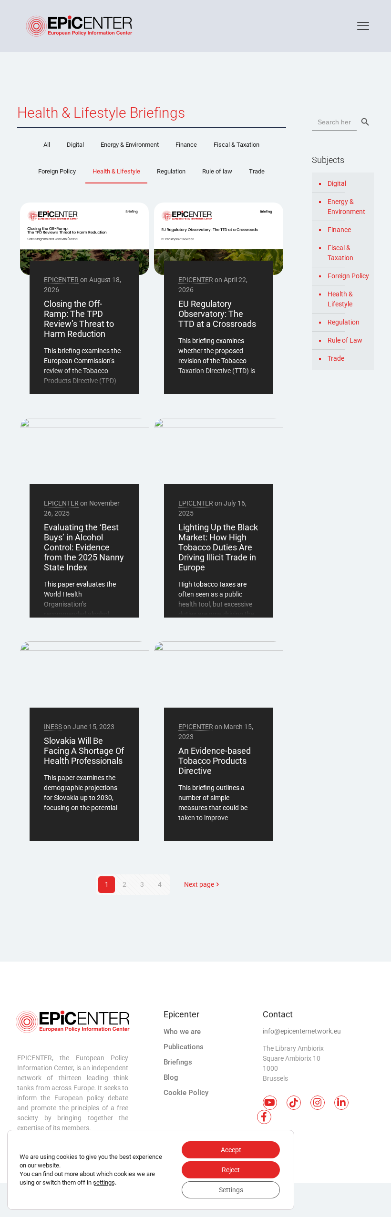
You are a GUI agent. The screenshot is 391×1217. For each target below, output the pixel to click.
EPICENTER (61, 280)
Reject (231, 1170)
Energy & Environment (130, 144)
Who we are (182, 1031)
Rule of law (217, 171)
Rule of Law (345, 340)
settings (104, 1182)
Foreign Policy (57, 171)
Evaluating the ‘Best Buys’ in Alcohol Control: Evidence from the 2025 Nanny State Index (84, 547)
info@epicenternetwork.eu (302, 1031)
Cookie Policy (186, 1092)
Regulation (171, 171)
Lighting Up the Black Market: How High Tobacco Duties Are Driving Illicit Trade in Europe (218, 547)
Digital (75, 144)
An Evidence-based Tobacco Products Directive (214, 761)
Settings (231, 1190)
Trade (257, 171)
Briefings (178, 1062)
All (46, 144)
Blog (171, 1077)
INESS (53, 726)
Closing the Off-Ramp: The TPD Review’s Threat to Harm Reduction (79, 319)
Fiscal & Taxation (236, 144)
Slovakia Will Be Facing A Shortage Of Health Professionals (84, 751)
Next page (199, 884)
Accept (231, 1150)
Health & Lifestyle (116, 171)
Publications (184, 1047)
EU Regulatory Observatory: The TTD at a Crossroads (217, 314)
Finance (186, 144)
